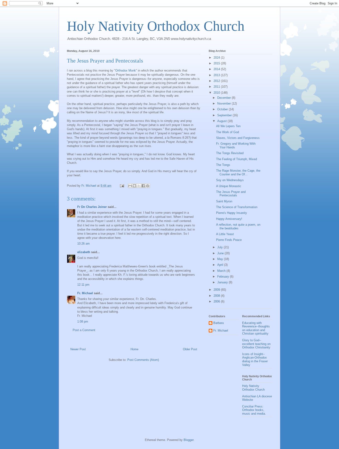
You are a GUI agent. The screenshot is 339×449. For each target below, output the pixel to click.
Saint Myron (224, 201)
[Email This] (130, 185)
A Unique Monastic (228, 186)
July (220, 247)
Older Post (190, 349)
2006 (217, 301)
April (220, 264)
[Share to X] (139, 185)
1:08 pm (82, 321)
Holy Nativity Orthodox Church (155, 26)
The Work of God (227, 132)
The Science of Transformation (236, 207)
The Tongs (223, 165)
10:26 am (83, 243)
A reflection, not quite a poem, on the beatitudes (238, 226)
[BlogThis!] (134, 185)
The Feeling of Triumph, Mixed (236, 159)
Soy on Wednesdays (230, 180)
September (225, 115)
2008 (217, 295)
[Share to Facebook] (143, 185)
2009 (217, 289)
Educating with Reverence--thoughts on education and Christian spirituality (256, 328)
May (220, 259)
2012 (217, 81)
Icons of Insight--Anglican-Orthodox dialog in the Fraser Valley (255, 359)
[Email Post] (121, 185)
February (223, 276)
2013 (217, 75)
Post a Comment (84, 330)
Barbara (218, 323)
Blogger (188, 440)
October (223, 109)
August (222, 121)
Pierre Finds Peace (229, 240)
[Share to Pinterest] (147, 185)
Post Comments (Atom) (143, 360)
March (221, 270)
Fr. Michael (85, 293)
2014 (217, 69)
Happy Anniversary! (229, 219)
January (223, 282)
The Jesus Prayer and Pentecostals (231, 193)
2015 (217, 63)
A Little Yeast (225, 234)
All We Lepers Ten (228, 126)
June (221, 253)
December (224, 97)
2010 (217, 92)
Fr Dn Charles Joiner (92, 207)
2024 (217, 57)
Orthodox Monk (125, 70)
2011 (217, 86)
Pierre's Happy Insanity (231, 213)
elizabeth (83, 252)
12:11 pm (83, 284)
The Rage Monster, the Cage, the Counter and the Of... (238, 172)
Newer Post (78, 349)
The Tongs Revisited (230, 153)
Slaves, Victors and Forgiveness (238, 138)
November (224, 103)
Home (134, 349)
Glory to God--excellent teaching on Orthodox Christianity (256, 343)
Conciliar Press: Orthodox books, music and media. (254, 410)
